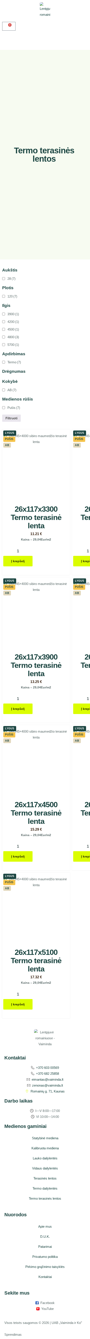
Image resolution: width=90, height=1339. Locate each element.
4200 (13, 322)
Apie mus (45, 1226)
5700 (13, 345)
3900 (13, 314)
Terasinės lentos (45, 1178)
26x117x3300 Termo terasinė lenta (36, 517)
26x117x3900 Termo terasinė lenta (36, 665)
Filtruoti (11, 418)
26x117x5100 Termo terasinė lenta (36, 960)
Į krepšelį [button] (18, 561)
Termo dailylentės (45, 1188)
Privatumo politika (45, 1256)
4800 (13, 337)
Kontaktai (45, 1277)
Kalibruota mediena (45, 1148)
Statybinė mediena (45, 1138)
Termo (14, 362)
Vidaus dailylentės (45, 1168)
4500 (13, 329)
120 (12, 296)
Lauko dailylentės (45, 1158)
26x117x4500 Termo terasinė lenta (36, 812)
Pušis (13, 408)
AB (11, 390)
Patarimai (45, 1246)
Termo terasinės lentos (45, 1198)
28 (11, 278)
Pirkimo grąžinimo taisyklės (45, 1267)
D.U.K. (45, 1236)
